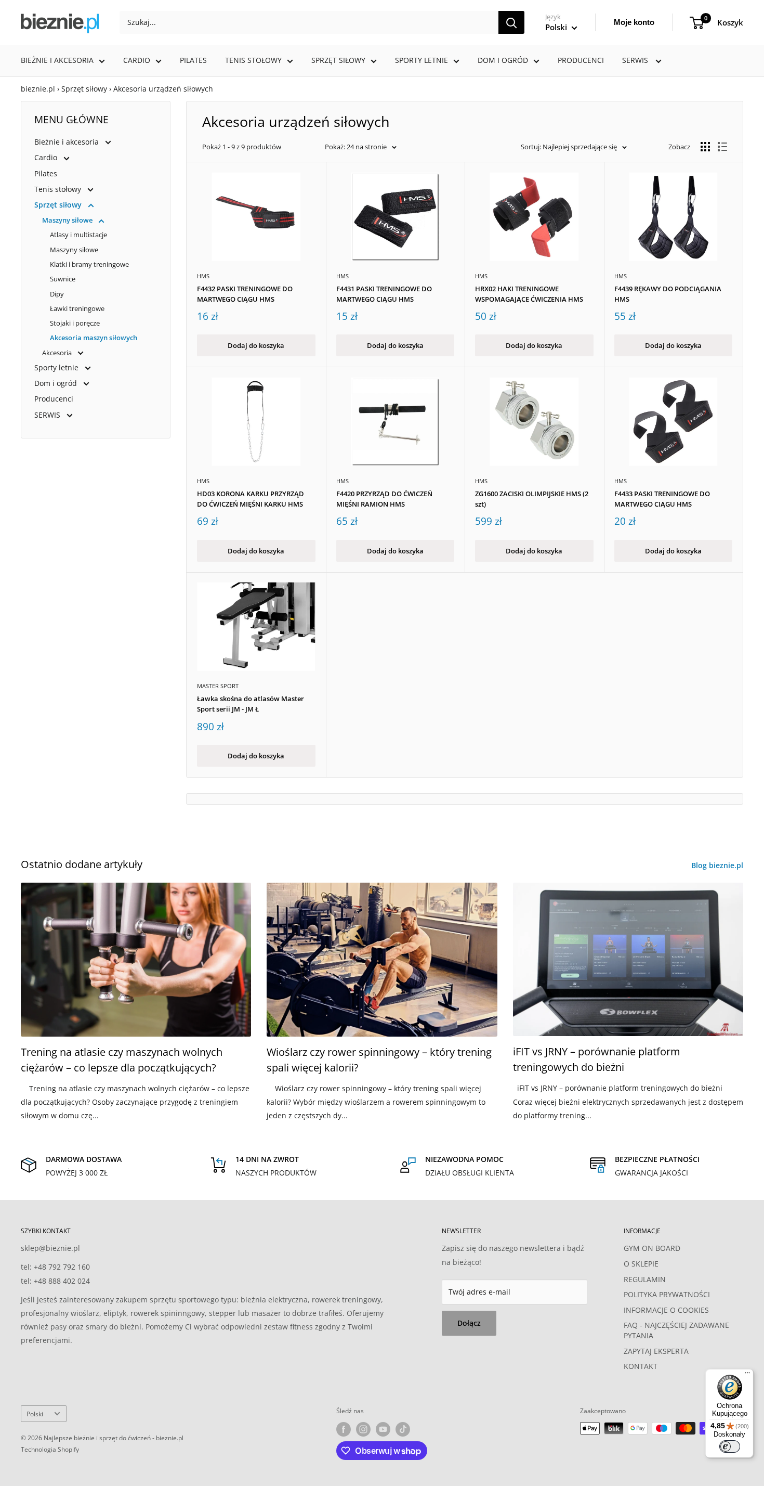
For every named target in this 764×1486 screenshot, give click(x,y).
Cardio (136, 60)
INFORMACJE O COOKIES (666, 1310)
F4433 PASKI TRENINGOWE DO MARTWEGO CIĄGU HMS (662, 499)
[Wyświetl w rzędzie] (705, 146)
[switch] (729, 1446)
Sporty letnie (421, 60)
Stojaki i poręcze (75, 323)
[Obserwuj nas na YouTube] (383, 1429)
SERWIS (636, 60)
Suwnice (62, 278)
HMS (203, 276)
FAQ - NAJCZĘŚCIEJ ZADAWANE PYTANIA (676, 1330)
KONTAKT (640, 1366)
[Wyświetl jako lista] (722, 146)
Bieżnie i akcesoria (57, 60)
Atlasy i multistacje (78, 234)
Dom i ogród (503, 60)
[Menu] (747, 1375)
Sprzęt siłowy (338, 60)
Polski (35, 1414)
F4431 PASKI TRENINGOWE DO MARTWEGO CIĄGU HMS (384, 294)
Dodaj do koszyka (256, 345)
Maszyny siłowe (68, 220)
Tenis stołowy (253, 60)
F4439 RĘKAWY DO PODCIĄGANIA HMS (667, 294)
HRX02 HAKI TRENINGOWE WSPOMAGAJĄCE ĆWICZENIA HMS (529, 294)
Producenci (581, 60)
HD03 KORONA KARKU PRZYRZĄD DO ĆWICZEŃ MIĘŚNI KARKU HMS (250, 499)
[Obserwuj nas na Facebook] (343, 1429)
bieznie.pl (38, 89)
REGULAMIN (645, 1279)
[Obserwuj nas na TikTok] (403, 1429)
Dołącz (469, 1323)
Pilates (193, 60)
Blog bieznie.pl (718, 865)
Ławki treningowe (77, 308)
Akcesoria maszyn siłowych (93, 337)
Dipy (57, 294)
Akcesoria (57, 352)
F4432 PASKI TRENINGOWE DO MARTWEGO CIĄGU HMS (245, 294)
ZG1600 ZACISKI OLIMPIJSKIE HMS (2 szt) (531, 499)
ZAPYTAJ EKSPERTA (656, 1351)
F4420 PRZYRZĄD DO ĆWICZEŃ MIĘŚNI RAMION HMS (384, 499)
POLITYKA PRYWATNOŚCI (667, 1294)
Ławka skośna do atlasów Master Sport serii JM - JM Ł (250, 704)
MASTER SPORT (218, 686)
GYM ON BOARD (652, 1248)
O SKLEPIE (641, 1264)
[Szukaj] (511, 22)
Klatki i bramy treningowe (89, 264)
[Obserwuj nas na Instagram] (363, 1429)
